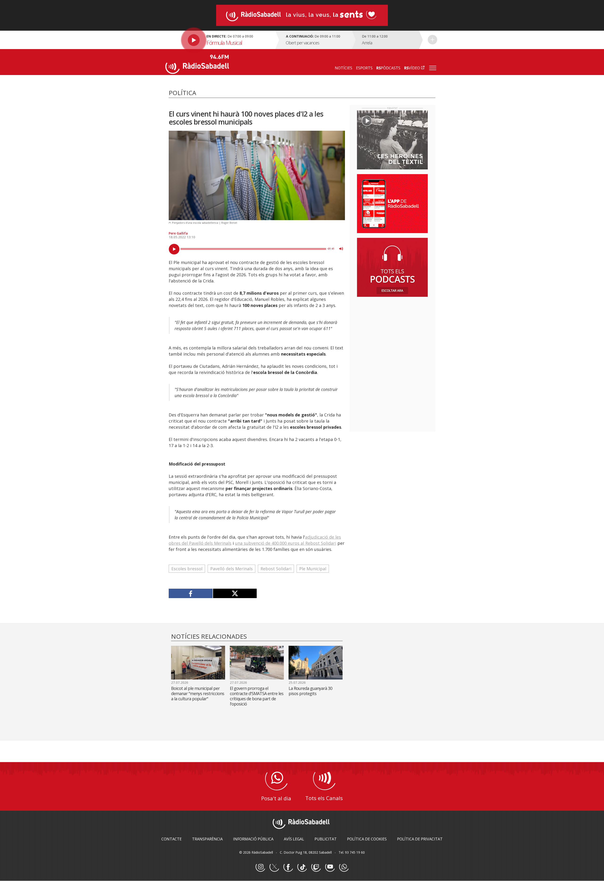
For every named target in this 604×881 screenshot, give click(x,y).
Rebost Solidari (275, 568)
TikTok (302, 867)
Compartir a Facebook (191, 593)
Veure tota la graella (432, 39)
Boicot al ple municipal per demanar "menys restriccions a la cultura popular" (197, 693)
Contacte (171, 839)
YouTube (329, 867)
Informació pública (253, 839)
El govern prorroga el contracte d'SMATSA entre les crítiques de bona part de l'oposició (256, 696)
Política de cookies (367, 839)
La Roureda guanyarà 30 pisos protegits (310, 690)
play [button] (174, 249)
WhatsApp (343, 867)
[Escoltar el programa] (219, 40)
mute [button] (341, 248)
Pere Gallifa (178, 233)
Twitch (315, 867)
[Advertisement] (392, 331)
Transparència (207, 839)
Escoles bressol (186, 568)
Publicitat (326, 839)
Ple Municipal (312, 568)
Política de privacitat (420, 839)
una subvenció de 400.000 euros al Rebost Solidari (285, 543)
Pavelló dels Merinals (231, 568)
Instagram (260, 867)
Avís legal (294, 839)
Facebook (288, 867)
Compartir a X (235, 593)
